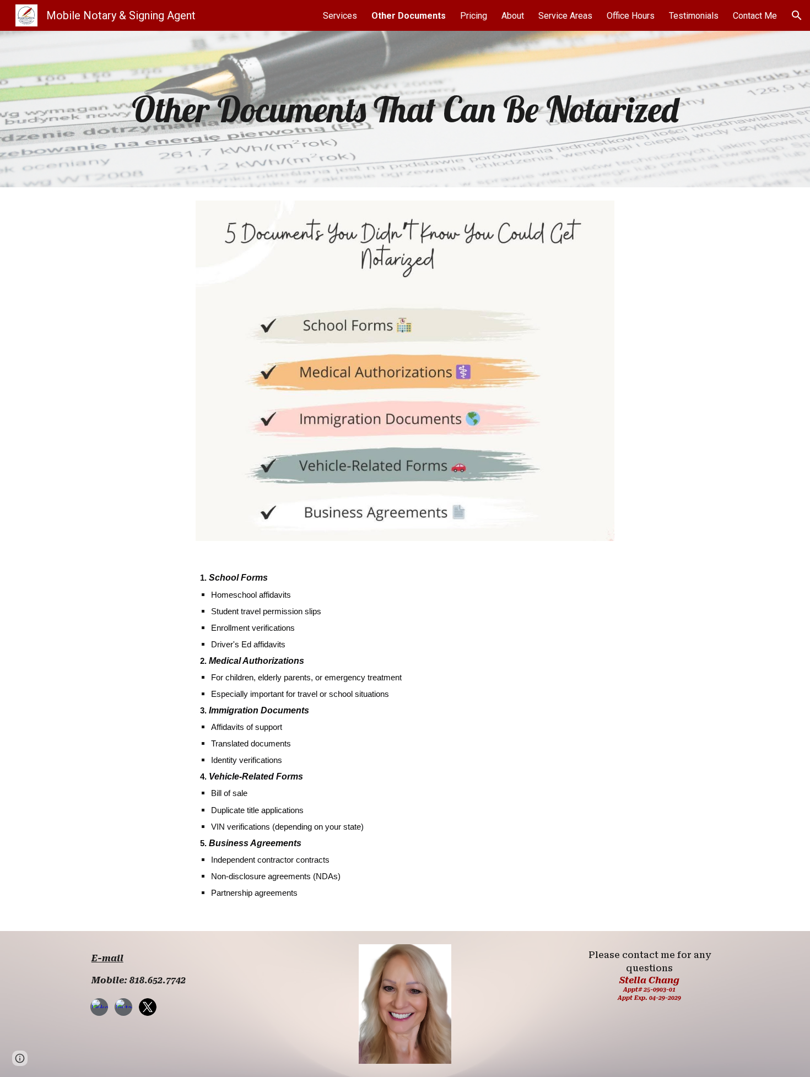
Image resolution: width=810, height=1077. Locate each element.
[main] (405, 108)
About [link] (512, 15)
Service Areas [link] (565, 15)
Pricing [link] (473, 15)
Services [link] (340, 15)
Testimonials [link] (694, 15)
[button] (797, 15)
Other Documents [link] (408, 15)
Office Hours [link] (631, 15)
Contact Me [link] (755, 15)
